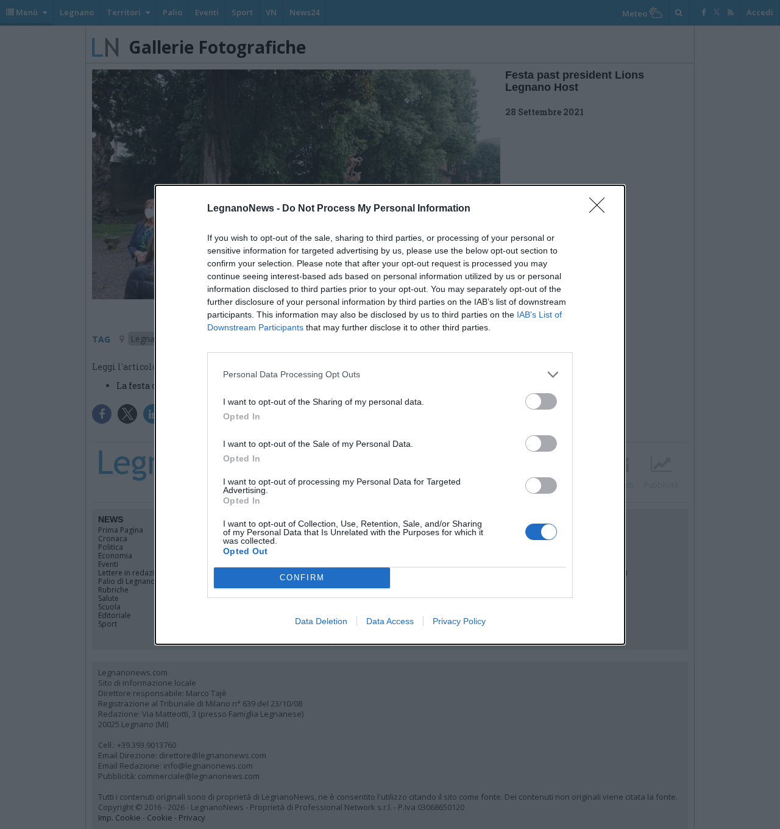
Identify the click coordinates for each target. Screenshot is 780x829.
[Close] (600, 209)
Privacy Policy (459, 621)
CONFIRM (302, 577)
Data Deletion (321, 621)
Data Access (390, 621)
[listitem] (390, 374)
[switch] (541, 401)
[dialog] (390, 414)
